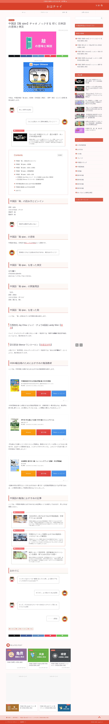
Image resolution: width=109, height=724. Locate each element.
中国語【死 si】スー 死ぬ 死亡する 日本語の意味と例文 (89, 46)
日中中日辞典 (23, 628)
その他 (79, 153)
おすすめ (80, 149)
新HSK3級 (80, 184)
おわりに (18, 190)
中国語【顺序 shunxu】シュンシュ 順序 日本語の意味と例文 (89, 65)
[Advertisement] (23, 688)
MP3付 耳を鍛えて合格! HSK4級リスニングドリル (37, 420)
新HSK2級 (80, 179)
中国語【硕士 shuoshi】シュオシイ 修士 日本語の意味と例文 (90, 52)
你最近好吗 (40, 179)
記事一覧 (64, 12)
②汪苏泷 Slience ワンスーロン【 (27, 179)
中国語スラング (82, 162)
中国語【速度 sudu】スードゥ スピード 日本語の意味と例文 (89, 39)
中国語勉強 (80, 166)
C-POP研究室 (81, 145)
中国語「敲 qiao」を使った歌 (25, 174)
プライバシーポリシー (12, 721)
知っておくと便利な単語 (84, 192)
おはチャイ (54, 6)
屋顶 (51, 177)
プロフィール (44, 12)
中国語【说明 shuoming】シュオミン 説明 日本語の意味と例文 (89, 59)
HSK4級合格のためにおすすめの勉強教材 (28, 183)
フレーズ (80, 158)
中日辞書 (12, 628)
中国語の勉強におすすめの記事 (25, 187)
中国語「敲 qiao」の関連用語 (25, 171)
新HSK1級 (80, 175)
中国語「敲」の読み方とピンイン (26, 161)
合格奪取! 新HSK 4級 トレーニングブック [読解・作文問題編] (41, 461)
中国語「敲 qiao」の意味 (23, 164)
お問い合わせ (85, 12)
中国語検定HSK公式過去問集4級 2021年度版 (36, 381)
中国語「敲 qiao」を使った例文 (25, 167)
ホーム (24, 12)
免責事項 (22, 721)
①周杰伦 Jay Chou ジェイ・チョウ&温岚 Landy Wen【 (33, 177)
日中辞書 (30, 628)
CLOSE (60, 155)
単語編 (79, 171)
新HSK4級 (11, 20)
